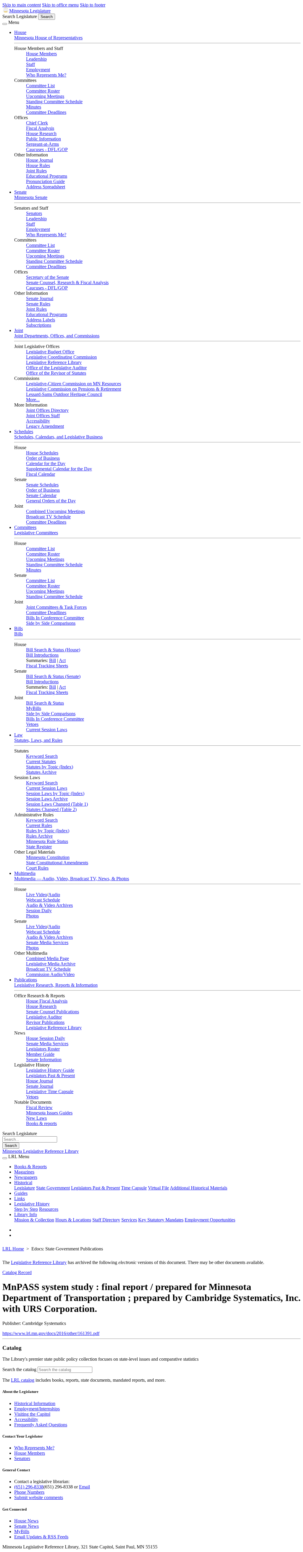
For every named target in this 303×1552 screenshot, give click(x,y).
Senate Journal (39, 298)
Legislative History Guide (50, 1070)
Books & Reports (30, 1166)
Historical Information (34, 1403)
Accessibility (38, 420)
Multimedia (25, 873)
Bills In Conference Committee (55, 617)
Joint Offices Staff (43, 415)
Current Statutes (41, 761)
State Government (53, 1187)
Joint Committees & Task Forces (56, 607)
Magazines (24, 1171)
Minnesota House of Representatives (48, 37)
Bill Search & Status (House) (53, 649)
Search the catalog (19, 1369)
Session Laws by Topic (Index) (55, 793)
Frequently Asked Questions (40, 1424)
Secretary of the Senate (47, 277)
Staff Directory (106, 1219)
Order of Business (43, 458)
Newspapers (25, 1177)
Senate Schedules (42, 484)
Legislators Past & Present (50, 1075)
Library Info (25, 1214)
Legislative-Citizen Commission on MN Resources (73, 383)
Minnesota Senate (30, 197)
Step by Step (26, 1209)
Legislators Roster (43, 1048)
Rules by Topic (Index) (47, 830)
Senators (34, 213)
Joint (18, 330)
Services (129, 1219)
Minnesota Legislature (30, 10)
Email (84, 1486)
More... (33, 399)
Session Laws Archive (47, 798)
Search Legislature (19, 16)
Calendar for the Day (45, 463)
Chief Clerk (37, 122)
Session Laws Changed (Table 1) (57, 804)
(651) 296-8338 (28, 1486)
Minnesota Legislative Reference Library (40, 1151)
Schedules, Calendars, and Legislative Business (58, 436)
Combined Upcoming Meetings (55, 511)
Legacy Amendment (45, 426)
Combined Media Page (47, 958)
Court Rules (37, 867)
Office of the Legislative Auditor (56, 367)
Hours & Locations (73, 1219)
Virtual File (158, 1187)
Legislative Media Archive (50, 963)
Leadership (36, 59)
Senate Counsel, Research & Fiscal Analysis (67, 282)
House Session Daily (45, 1038)
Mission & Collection (34, 1219)
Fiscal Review (39, 1107)
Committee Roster (43, 90)
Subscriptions (38, 325)
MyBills (33, 708)
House (20, 32)
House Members (41, 53)
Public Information (43, 138)
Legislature (24, 1187)
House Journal (39, 160)
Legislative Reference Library (54, 362)
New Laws (36, 1118)
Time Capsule (134, 1187)
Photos (32, 915)
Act (62, 660)
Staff (30, 64)
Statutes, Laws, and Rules (38, 740)
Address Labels (40, 319)
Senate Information (44, 1059)
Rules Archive (39, 836)
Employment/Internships (37, 1408)
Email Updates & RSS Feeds (41, 1536)
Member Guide (40, 1054)
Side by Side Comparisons (50, 623)
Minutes (33, 106)
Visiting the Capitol (32, 1414)
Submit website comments (38, 1497)
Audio (54, 894)
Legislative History (32, 1203)
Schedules (23, 431)
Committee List (40, 85)
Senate (20, 192)
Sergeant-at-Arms (42, 144)
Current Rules (39, 825)
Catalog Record (17, 1272)
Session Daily (39, 910)
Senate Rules (38, 303)
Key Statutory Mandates (160, 1219)
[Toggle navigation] (4, 24)
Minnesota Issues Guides (49, 1112)
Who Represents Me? (46, 74)
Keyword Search (42, 756)
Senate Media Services (47, 942)
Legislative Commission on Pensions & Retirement (73, 388)
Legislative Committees (36, 532)
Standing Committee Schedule (54, 101)
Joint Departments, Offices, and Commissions (56, 335)
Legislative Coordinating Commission (61, 357)
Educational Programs (46, 176)
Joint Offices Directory (47, 410)
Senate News (26, 1526)
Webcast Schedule (43, 899)
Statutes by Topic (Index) (49, 766)
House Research (41, 133)
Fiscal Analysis (40, 128)
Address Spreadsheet (45, 186)
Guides (21, 1193)
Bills (18, 628)
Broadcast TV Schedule (48, 516)
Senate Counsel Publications (52, 1011)
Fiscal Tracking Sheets (47, 665)
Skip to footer (92, 4)
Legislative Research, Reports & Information (56, 985)
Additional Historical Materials (198, 1187)
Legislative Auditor (44, 1016)
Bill (52, 660)
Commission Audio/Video (50, 974)
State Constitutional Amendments (57, 862)
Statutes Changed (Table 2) (51, 809)
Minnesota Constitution (48, 857)
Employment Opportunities (210, 1219)
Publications (25, 979)
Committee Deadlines (46, 112)
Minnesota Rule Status (47, 841)
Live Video (36, 894)
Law (18, 734)
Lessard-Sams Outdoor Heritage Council (64, 394)
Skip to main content (21, 4)
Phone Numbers (29, 1492)
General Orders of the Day (51, 500)
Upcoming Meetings (45, 96)
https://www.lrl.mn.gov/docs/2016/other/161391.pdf (50, 1333)
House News (26, 1520)
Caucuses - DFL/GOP (47, 149)
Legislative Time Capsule (49, 1091)
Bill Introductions (42, 655)
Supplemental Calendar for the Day (59, 468)
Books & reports (41, 1123)
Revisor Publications (45, 1022)
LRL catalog (22, 1380)
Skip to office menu (60, 4)
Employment (38, 69)
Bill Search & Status (45, 702)
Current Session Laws (46, 729)
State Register (39, 846)
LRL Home (13, 1248)
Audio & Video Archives (49, 905)
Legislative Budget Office (50, 351)
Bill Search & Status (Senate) (53, 676)
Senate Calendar (41, 495)
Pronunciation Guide (45, 181)
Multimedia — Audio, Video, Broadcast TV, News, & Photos (71, 878)
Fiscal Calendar (40, 474)
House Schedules (42, 452)
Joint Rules (36, 170)
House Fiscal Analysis (46, 1001)
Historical (23, 1182)
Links (19, 1198)
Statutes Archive (41, 772)
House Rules (38, 165)
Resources (48, 1209)
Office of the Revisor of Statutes (56, 373)
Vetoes (32, 724)
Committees (25, 527)
